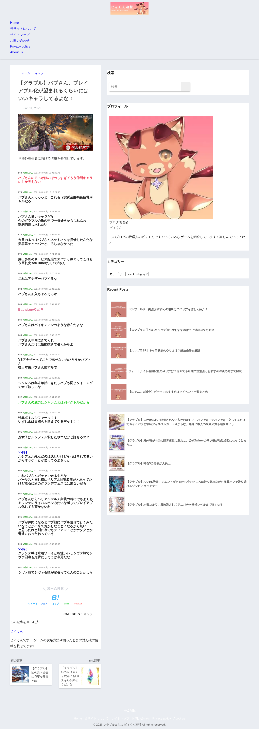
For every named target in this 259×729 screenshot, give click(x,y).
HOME (129, 710)
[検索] (185, 86)
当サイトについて (23, 28)
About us (16, 52)
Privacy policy (20, 46)
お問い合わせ (20, 40)
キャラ (88, 614)
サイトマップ (20, 34)
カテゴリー (117, 274)
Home (14, 22)
